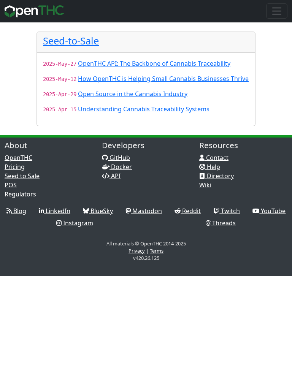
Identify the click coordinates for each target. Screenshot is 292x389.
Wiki (205, 185)
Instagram (77, 223)
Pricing (15, 167)
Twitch (229, 211)
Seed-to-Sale (71, 40)
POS (11, 185)
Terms (156, 250)
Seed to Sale (22, 176)
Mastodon (146, 211)
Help (212, 167)
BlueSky (101, 211)
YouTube (272, 211)
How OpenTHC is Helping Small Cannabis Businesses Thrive (163, 78)
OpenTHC (18, 157)
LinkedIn (57, 211)
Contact (217, 157)
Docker (121, 167)
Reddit (191, 211)
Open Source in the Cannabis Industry (132, 94)
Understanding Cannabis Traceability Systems (143, 109)
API (115, 176)
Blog (19, 211)
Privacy (137, 250)
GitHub (119, 157)
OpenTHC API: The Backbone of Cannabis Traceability (154, 63)
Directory (219, 176)
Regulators (20, 194)
